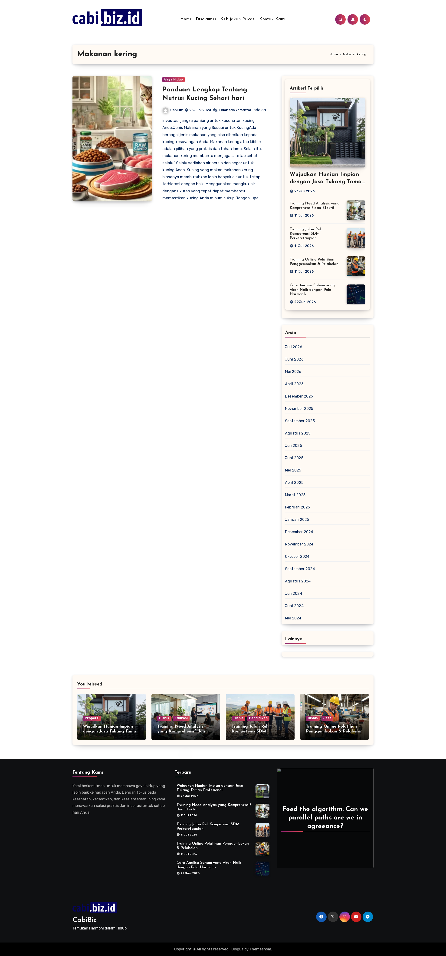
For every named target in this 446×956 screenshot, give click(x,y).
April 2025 (294, 482)
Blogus (237, 949)
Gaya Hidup (173, 79)
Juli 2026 (293, 347)
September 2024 (300, 569)
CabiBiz (176, 110)
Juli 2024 (293, 593)
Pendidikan (258, 718)
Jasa (327, 718)
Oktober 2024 (297, 556)
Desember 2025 (299, 396)
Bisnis (164, 718)
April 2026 (294, 384)
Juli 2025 (293, 445)
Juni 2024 (294, 606)
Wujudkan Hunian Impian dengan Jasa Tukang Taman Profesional (327, 182)
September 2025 (300, 421)
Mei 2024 (293, 618)
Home (186, 19)
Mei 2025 (293, 470)
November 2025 (299, 408)
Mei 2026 (293, 371)
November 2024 (299, 544)
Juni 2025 (294, 458)
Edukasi (181, 718)
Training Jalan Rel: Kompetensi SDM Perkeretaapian (305, 233)
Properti (92, 718)
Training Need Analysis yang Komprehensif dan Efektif (181, 732)
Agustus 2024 (298, 581)
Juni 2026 (294, 359)
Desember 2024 (299, 532)
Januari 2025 (297, 519)
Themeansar (260, 949)
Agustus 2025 (297, 433)
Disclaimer (206, 19)
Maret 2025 (295, 495)
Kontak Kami (272, 19)
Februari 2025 (297, 507)
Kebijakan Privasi (238, 19)
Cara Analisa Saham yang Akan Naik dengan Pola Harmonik (312, 290)
